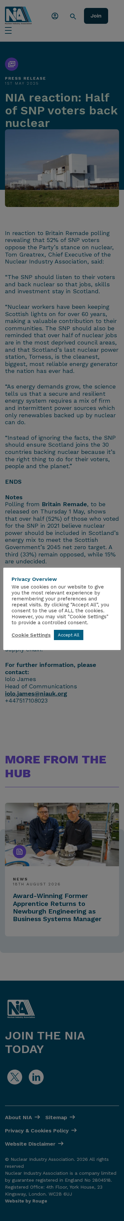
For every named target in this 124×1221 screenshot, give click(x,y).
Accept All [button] (68, 634)
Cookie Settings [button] (31, 635)
